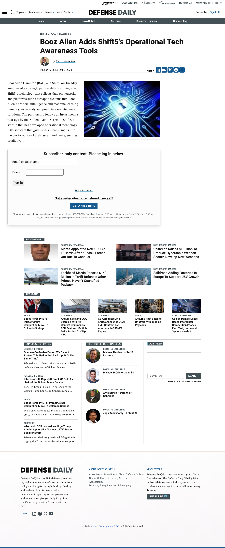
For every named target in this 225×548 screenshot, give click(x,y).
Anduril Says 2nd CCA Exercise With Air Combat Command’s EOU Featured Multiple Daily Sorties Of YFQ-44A (74, 326)
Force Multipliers (114, 349)
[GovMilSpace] (167, 3)
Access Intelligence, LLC (105, 526)
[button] (4, 12)
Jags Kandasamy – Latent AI (120, 413)
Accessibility (96, 481)
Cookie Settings (97, 478)
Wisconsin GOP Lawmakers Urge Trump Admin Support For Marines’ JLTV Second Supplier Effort (48, 429)
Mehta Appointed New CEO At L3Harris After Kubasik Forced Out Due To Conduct (83, 253)
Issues (48, 12)
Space (41, 21)
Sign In (214, 12)
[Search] (12, 12)
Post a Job (174, 381)
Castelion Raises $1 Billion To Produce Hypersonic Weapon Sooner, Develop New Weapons (176, 253)
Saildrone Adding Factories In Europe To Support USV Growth (176, 275)
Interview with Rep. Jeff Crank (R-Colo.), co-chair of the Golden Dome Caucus (50, 381)
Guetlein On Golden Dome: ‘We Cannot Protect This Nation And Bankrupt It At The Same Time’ (49, 355)
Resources (34, 12)
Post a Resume (193, 381)
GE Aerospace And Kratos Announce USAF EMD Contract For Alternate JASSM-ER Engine (112, 325)
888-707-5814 (79, 214)
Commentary (180, 21)
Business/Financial (146, 21)
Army (63, 21)
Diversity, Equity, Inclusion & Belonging (110, 485)
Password (18, 172)
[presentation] (93, 355)
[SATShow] (148, 3)
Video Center (64, 12)
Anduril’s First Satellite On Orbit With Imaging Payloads (148, 322)
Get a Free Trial (84, 205)
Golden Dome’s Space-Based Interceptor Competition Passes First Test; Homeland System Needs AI (185, 325)
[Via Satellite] (129, 3)
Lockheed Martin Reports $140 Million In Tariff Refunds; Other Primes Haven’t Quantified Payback (83, 279)
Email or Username (25, 162)
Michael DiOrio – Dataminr (118, 372)
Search (193, 375)
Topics (20, 12)
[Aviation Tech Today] (209, 3)
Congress (29, 423)
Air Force (116, 21)
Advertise (94, 474)
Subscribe (201, 12)
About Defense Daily (130, 474)
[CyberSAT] (185, 3)
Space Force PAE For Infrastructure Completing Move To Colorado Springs (36, 323)
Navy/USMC (88, 21)
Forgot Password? (84, 190)
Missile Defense (181, 316)
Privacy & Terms (119, 478)
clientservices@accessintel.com (46, 214)
